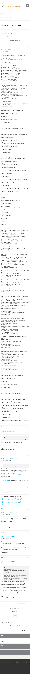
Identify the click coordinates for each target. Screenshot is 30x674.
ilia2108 (3, 427)
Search (17, 36)
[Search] (25, 13)
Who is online (7, 636)
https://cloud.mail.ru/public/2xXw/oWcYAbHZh (12, 504)
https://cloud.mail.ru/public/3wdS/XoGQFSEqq (12, 474)
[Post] (2, 51)
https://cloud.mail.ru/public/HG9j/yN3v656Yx (11, 499)
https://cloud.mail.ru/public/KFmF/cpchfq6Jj (11, 501)
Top (29, 662)
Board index (5, 17)
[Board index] (15, 5)
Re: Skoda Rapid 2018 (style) (9, 431)
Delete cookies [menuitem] (21, 662)
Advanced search (20, 36)
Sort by (12, 608)
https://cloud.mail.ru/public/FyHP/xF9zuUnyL (11, 502)
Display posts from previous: (12, 605)
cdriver (2, 45)
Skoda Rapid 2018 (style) (11, 25)
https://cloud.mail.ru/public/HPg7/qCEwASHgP (11, 498)
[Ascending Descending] (15, 611)
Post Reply (6, 33)
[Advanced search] (28, 13)
